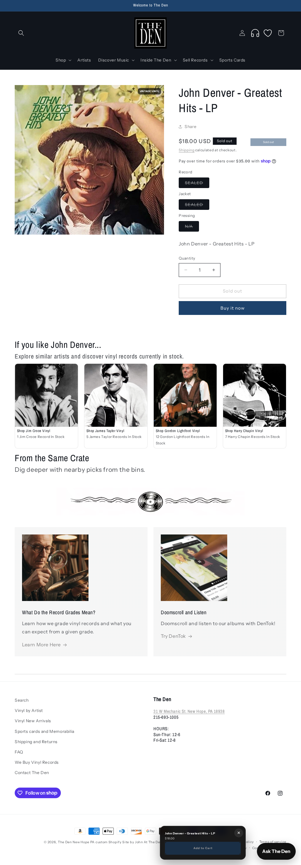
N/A (192, 227)
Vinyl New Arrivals (33, 720)
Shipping (187, 150)
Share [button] (190, 126)
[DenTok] (255, 32)
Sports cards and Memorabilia (44, 731)
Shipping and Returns (36, 741)
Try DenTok (173, 636)
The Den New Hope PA (76, 842)
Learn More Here (41, 644)
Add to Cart (203, 848)
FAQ (19, 752)
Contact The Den (32, 772)
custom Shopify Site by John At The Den (129, 842)
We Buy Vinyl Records (37, 762)
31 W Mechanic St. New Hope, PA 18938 (189, 711)
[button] (21, 32)
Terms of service (272, 842)
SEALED (197, 184)
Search (22, 700)
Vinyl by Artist (29, 710)
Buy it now (232, 308)
